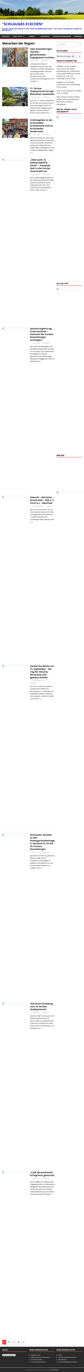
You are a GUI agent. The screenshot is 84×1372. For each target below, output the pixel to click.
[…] (38, 81)
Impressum (78, 36)
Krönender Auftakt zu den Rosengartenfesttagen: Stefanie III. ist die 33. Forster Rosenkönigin (42, 842)
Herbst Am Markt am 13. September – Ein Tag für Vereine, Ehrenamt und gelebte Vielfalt (42, 672)
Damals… (32, 36)
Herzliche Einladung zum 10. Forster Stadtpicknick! (41, 1006)
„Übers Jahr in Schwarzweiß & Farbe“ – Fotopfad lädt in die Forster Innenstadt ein (40, 165)
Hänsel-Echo (62, 1360)
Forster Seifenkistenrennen (67, 1357)
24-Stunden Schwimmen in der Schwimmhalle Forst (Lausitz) (68, 84)
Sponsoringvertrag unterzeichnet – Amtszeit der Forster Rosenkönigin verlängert (41, 334)
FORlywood (45, 36)
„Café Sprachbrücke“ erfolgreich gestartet (42, 1174)
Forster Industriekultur (38, 1362)
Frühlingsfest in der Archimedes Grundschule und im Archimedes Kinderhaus (41, 126)
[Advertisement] (69, 475)
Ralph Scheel (61, 97)
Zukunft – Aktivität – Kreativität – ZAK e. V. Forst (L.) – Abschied (42, 500)
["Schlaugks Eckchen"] (42, 18)
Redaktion (44, 61)
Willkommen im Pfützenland (40, 1357)
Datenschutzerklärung (62, 36)
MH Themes (55, 1370)
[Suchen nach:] (69, 44)
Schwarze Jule (35, 1355)
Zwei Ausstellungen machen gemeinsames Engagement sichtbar (42, 53)
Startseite (6, 36)
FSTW (60, 1355)
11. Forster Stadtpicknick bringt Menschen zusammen (42, 91)
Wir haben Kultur (36, 1360)
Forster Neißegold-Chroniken (67, 1362)
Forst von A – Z (18, 36)
